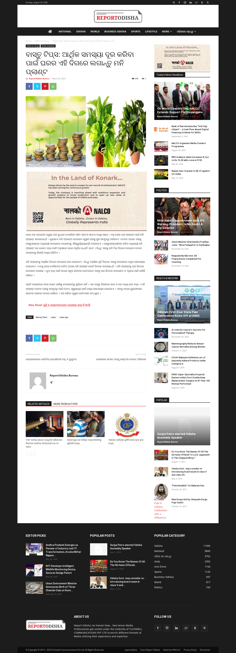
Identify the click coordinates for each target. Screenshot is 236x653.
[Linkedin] (190, 2)
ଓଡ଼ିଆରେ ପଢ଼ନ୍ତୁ (185, 31)
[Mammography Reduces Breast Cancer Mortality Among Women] (161, 347)
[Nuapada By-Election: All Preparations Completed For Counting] (161, 259)
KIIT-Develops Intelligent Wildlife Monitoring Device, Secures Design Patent (61, 569)
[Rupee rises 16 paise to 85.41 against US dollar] (161, 174)
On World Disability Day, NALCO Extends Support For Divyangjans (180, 110)
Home (29, 40)
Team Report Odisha (150, 649)
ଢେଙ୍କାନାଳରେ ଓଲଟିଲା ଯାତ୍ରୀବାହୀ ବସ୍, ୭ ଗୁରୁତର (51, 359)
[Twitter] (207, 2)
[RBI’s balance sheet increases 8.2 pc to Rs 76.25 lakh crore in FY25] (161, 160)
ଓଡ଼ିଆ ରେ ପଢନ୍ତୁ (42, 40)
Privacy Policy (190, 649)
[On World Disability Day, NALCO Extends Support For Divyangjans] (182, 101)
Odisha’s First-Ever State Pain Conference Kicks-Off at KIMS (178, 313)
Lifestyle (151, 31)
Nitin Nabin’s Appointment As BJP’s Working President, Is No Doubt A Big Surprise (181, 224)
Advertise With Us (171, 649)
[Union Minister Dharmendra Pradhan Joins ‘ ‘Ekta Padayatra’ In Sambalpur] (161, 245)
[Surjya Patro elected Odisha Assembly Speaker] (182, 426)
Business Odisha (115, 31)
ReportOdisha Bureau (39, 78)
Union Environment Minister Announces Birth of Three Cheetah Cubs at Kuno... (61, 587)
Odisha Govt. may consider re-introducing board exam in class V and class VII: (189, 471)
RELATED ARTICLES (38, 404)
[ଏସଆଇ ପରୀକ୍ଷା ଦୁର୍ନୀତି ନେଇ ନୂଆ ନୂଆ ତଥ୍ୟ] (127, 424)
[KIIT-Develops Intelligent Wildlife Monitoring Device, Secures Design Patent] (34, 570)
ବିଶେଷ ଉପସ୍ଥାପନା (48, 46)
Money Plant (41, 317)
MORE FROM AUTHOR (66, 404)
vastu (53, 317)
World (95, 31)
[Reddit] (196, 2)
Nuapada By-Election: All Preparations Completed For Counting (186, 258)
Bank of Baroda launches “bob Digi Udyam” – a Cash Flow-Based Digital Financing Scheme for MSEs (190, 129)
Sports (135, 31)
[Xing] (52, 383)
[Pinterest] (45, 86)
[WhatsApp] (53, 86)
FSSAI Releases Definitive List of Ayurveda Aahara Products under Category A (189, 360)
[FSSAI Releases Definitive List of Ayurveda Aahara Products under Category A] (161, 361)
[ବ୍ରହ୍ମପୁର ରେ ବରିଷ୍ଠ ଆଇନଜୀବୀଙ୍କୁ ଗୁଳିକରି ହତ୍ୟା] (86, 424)
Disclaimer (205, 649)
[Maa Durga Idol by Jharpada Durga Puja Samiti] (161, 508)
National (65, 31)
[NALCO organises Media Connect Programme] (161, 146)
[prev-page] (28, 454)
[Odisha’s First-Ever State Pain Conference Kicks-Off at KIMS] (182, 304)
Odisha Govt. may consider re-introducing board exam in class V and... (127, 582)
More (165, 31)
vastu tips (64, 317)
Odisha (81, 31)
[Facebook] (179, 2)
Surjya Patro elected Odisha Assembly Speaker (176, 435)
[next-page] (33, 454)
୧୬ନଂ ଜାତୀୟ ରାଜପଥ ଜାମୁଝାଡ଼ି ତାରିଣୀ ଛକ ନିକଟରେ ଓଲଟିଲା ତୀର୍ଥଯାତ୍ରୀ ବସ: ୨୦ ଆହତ (44, 443)
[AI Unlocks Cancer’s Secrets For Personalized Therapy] (161, 333)
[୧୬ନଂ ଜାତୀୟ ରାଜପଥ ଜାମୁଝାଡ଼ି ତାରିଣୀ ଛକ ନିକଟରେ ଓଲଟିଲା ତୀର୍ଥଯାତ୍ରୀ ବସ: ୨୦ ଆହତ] (44, 424)
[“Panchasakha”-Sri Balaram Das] (161, 492)
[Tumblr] (202, 2)
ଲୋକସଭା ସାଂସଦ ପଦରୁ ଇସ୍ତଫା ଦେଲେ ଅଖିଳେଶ (121, 359)
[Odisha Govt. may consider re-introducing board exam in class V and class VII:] (161, 472)
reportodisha (131, 649)
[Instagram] (184, 2)
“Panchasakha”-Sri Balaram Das (188, 485)
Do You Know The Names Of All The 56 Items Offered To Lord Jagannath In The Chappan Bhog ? (191, 454)
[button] (174, 2)
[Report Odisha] (118, 16)
